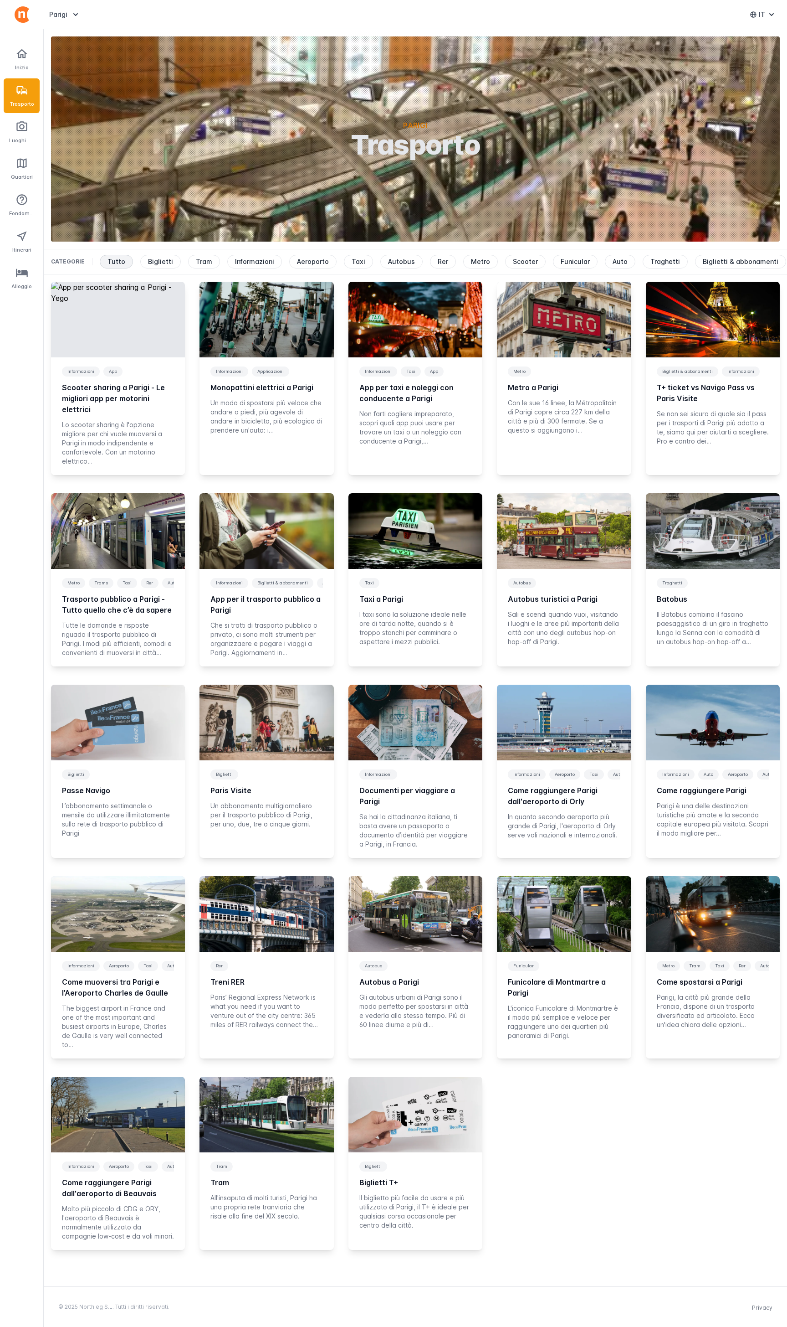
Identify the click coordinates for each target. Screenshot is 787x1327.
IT (768, 16)
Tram (204, 261)
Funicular (575, 261)
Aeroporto (313, 261)
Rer (443, 261)
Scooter (525, 261)
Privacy (762, 1307)
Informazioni (254, 261)
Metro (480, 261)
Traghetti (665, 261)
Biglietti (160, 261)
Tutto (116, 261)
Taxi (358, 261)
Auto (620, 261)
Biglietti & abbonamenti (740, 261)
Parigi (64, 14)
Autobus (401, 261)
